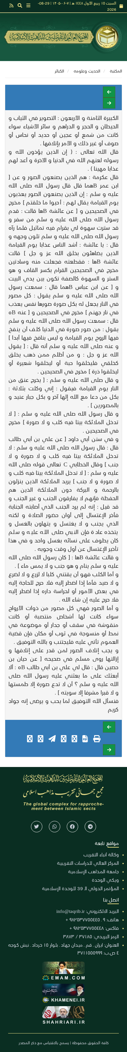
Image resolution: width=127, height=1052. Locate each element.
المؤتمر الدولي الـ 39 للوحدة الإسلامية (80, 888)
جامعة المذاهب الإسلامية (93, 871)
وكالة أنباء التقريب (101, 854)
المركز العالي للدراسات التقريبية (88, 863)
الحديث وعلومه (87, 70)
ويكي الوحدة (105, 880)
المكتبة (116, 70)
